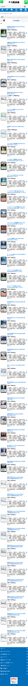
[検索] (25, 6)
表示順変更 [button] (16, 20)
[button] (1, 1)
